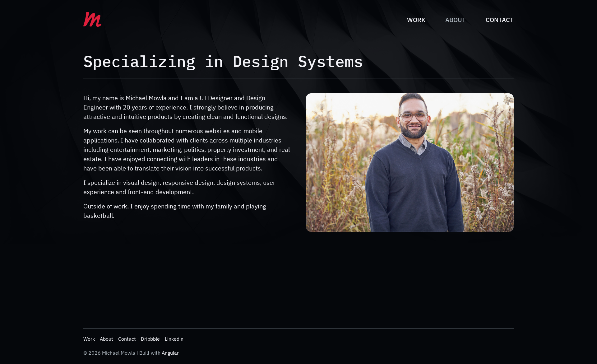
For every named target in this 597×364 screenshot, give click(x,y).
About (455, 20)
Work (416, 20)
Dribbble (150, 339)
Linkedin (174, 339)
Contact (500, 20)
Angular (170, 353)
